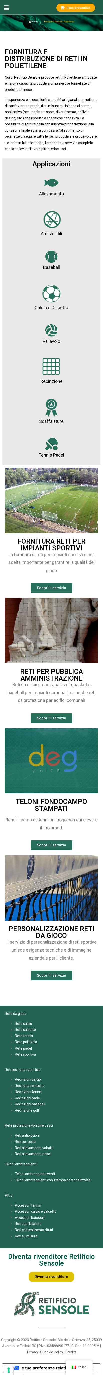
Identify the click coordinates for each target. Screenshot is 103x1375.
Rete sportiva (25, 1054)
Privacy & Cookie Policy (45, 1352)
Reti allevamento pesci (33, 1154)
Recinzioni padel (28, 1098)
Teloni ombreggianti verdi (35, 1174)
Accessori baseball (29, 1218)
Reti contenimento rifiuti (34, 1230)
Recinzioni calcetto (30, 1086)
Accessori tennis (28, 1205)
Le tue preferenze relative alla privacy (57, 1367)
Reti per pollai (25, 1142)
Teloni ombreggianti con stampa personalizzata (52, 1180)
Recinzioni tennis (28, 1092)
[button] (27, 7)
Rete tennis (24, 1036)
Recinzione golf (27, 1110)
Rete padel (23, 1048)
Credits (71, 1352)
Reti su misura (26, 1236)
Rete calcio (23, 1024)
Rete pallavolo (26, 1042)
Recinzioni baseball (30, 1104)
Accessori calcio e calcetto (35, 1211)
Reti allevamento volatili (33, 1148)
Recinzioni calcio (28, 1079)
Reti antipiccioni (27, 1135)
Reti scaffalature (28, 1224)
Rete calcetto (25, 1030)
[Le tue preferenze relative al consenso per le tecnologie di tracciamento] (9, 1370)
